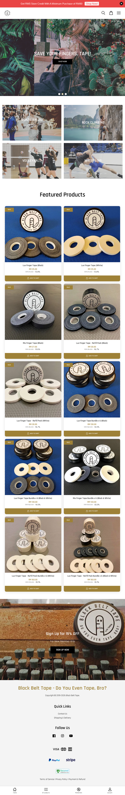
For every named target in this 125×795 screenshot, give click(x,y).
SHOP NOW (62, 51)
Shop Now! (92, 3)
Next (118, 57)
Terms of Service (47, 779)
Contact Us (62, 713)
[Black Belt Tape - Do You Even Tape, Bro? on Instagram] (62, 737)
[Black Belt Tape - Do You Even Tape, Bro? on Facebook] (54, 737)
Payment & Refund (77, 779)
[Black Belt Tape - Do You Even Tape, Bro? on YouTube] (71, 737)
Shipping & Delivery (62, 718)
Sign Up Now (62, 649)
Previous (7, 57)
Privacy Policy (61, 779)
